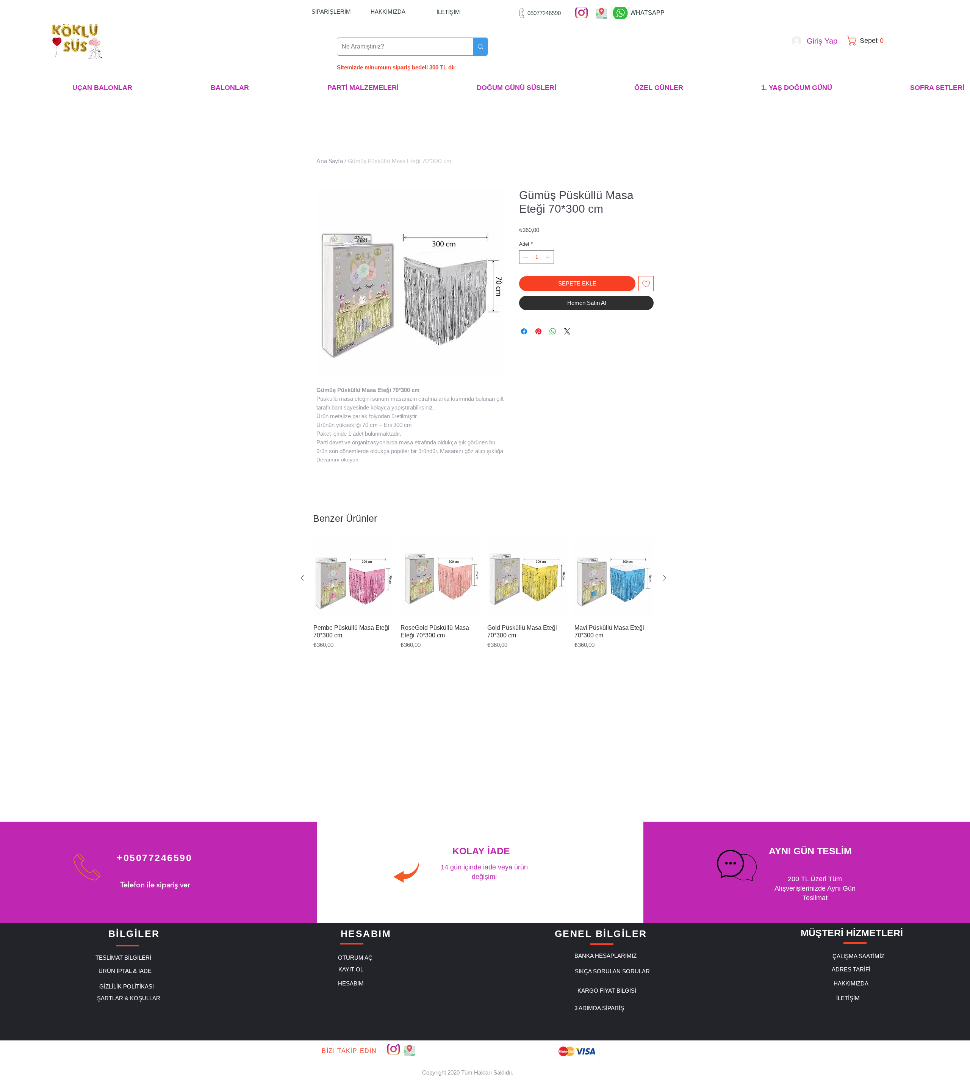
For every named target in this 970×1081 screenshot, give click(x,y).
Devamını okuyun (337, 460)
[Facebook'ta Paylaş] (524, 331)
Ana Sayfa (329, 161)
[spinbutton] (536, 257)
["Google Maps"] (602, 12)
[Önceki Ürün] (302, 577)
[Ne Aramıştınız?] (480, 46)
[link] (867, 40)
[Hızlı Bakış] (353, 578)
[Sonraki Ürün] (664, 577)
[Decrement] (524, 257)
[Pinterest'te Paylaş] (538, 331)
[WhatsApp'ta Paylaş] (552, 331)
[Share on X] (567, 331)
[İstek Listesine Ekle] (646, 284)
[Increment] (548, 257)
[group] (483, 594)
